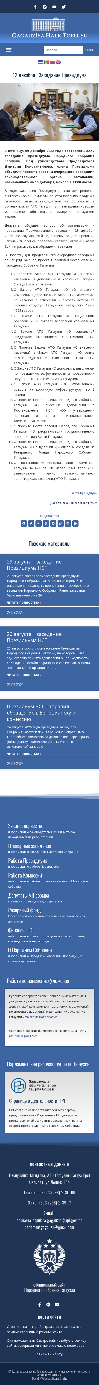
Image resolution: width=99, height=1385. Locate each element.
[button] (9, 49)
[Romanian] (47, 61)
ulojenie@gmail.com (23, 1036)
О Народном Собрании (30, 950)
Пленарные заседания (29, 845)
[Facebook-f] (35, 7)
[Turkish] (41, 61)
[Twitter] (64, 7)
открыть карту (49, 1354)
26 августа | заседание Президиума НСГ (34, 637)
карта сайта (49, 1316)
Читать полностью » (24, 603)
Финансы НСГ (21, 930)
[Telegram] (44, 7)
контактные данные (49, 1163)
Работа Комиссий (25, 875)
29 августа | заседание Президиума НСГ (34, 564)
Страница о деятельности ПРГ (37, 1100)
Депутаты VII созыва (28, 895)
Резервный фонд (24, 910)
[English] (58, 61)
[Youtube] (54, 7)
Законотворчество (26, 825)
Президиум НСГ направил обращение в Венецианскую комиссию (41, 712)
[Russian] (52, 61)
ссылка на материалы (40, 1017)
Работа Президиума (83, 492)
